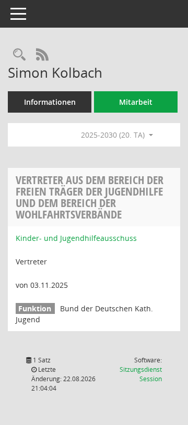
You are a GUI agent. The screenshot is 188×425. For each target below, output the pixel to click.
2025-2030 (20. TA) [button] (114, 135)
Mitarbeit (135, 102)
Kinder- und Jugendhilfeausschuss (76, 238)
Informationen (50, 102)
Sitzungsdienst (141, 374)
